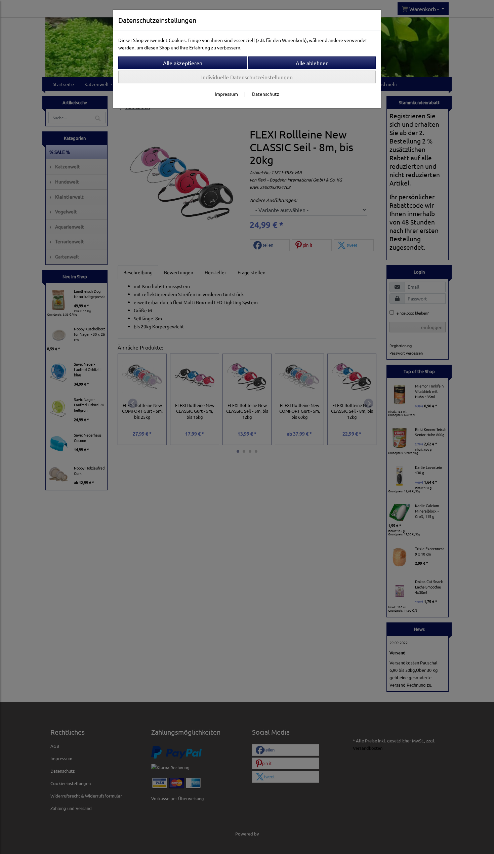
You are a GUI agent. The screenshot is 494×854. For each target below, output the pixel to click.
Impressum (226, 94)
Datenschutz (265, 94)
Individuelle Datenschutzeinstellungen (247, 77)
